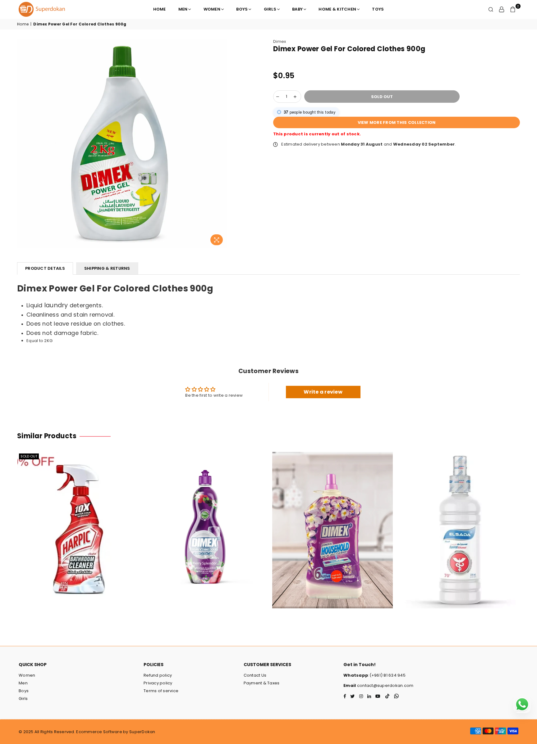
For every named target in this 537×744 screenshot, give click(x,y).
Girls (270, 9)
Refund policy (158, 675)
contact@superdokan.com (385, 685)
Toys (378, 9)
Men (183, 9)
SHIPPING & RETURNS (107, 268)
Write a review (323, 391)
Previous (7, 533)
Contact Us (255, 675)
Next (530, 533)
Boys (242, 9)
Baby (297, 9)
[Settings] (501, 9)
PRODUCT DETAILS (45, 268)
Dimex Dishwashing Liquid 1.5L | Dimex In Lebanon (205, 519)
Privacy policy (158, 683)
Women (212, 9)
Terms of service (161, 691)
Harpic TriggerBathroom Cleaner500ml (77, 522)
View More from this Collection (397, 122)
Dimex (279, 41)
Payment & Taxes (262, 683)
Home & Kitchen (337, 9)
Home (159, 9)
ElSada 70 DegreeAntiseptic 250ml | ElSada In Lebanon (460, 522)
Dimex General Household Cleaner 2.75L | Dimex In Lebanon (332, 522)
